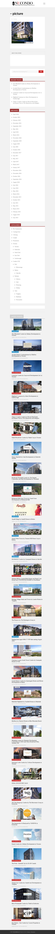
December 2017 (17, 152)
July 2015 (15, 203)
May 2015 (15, 206)
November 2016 (17, 173)
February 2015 (17, 211)
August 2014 (16, 214)
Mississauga (19, 267)
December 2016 (17, 170)
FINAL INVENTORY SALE (20, 783)
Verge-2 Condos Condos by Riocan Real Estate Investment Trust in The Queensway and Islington (26, 102)
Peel (16, 264)
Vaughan (18, 294)
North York (17, 252)
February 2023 (17, 120)
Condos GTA (16, 261)
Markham (18, 296)
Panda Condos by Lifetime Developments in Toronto (26, 844)
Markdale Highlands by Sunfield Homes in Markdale (26, 701)
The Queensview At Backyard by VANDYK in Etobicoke (25, 824)
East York (17, 255)
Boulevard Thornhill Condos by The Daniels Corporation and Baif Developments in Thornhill (25, 478)
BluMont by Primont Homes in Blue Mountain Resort (27, 721)
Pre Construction (17, 229)
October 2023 (16, 117)
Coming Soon (16, 232)
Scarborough (18, 258)
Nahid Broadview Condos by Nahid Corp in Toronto (26, 437)
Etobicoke (17, 249)
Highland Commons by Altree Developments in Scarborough (25, 97)
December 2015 (17, 197)
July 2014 (15, 217)
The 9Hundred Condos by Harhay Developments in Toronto (26, 84)
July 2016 (15, 185)
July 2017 (15, 155)
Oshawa (18, 279)
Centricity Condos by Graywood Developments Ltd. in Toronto (27, 93)
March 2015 (16, 208)
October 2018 (16, 149)
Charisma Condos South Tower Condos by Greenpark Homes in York (27, 660)
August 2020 (16, 144)
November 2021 (17, 123)
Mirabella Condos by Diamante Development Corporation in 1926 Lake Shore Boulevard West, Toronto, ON (25, 742)
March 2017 (16, 164)
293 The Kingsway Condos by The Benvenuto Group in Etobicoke (27, 803)
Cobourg (15, 234)
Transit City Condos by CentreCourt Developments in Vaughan (26, 883)
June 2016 (15, 188)
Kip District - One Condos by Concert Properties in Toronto (26, 923)
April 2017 (16, 161)
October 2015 (16, 200)
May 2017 (15, 158)
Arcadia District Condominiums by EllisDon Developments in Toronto (24, 88)
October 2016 (16, 176)
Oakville (18, 273)
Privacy (28, 931)
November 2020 (17, 138)
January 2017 (16, 167)
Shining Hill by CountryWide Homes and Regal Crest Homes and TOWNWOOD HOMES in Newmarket (26, 579)
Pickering (18, 285)
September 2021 (17, 126)
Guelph (15, 237)
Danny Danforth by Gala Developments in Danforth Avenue (26, 457)
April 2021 (16, 132)
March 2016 (16, 194)
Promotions (16, 240)
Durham (17, 276)
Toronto (15, 243)
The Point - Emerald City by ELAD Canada (24, 863)
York (16, 291)
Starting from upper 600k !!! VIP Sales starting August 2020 (27, 640)
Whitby (18, 288)
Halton (16, 270)
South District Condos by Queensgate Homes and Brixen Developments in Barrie (27, 681)
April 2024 (16, 114)
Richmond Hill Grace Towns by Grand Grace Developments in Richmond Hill (24, 499)
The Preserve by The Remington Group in (23, 620)
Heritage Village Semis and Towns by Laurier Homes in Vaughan (27, 600)
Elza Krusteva (23, 337)
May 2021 (15, 129)
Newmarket (19, 299)
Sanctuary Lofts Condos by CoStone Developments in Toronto (27, 763)
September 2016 (17, 179)
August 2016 (16, 182)
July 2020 (15, 147)
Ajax (17, 282)
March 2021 (16, 135)
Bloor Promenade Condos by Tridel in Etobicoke (25, 903)
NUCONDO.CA (16, 931)
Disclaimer (33, 931)
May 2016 (15, 191)
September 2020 (17, 141)
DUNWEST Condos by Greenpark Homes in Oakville (27, 559)
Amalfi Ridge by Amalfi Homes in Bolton (23, 519)
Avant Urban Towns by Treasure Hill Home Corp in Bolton (26, 539)
